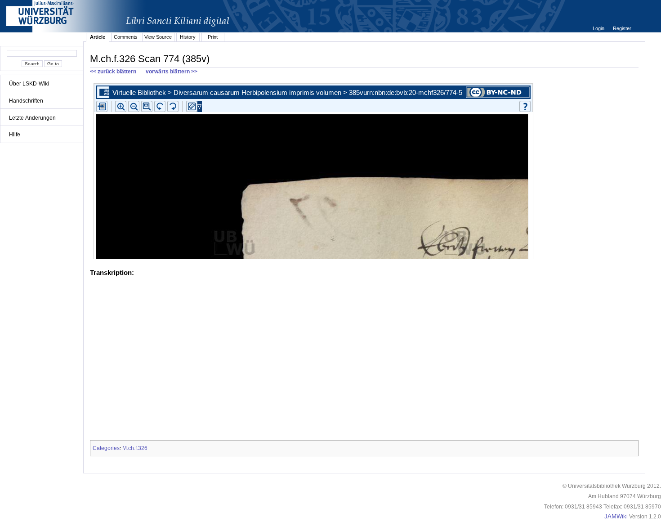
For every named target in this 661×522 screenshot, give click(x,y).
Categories (106, 448)
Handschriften (26, 101)
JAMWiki (616, 516)
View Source (158, 37)
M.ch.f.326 (134, 448)
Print (213, 37)
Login (599, 28)
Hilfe (14, 134)
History (188, 37)
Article (97, 37)
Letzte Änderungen (32, 118)
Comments (126, 37)
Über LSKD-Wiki (29, 84)
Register (622, 28)
